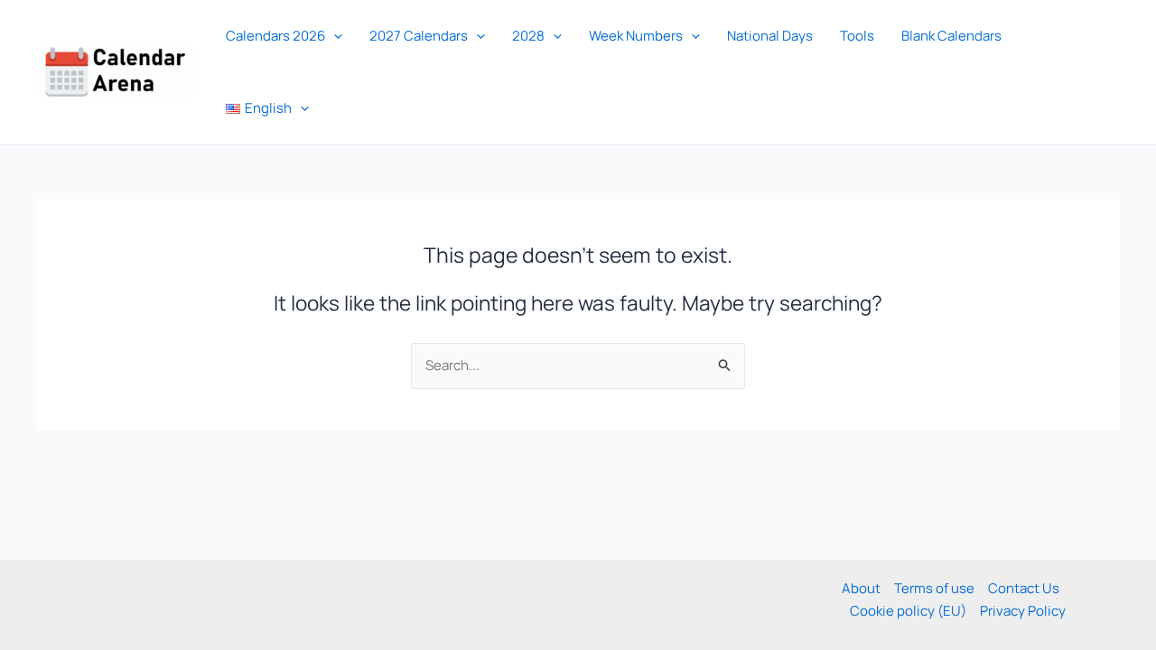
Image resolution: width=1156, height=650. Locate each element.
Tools (857, 35)
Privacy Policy (1023, 610)
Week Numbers (636, 35)
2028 (528, 35)
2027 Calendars (418, 35)
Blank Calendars (951, 35)
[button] (333, 36)
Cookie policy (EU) (908, 610)
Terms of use (934, 588)
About (861, 588)
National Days (770, 35)
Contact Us (1023, 588)
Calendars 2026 (275, 35)
